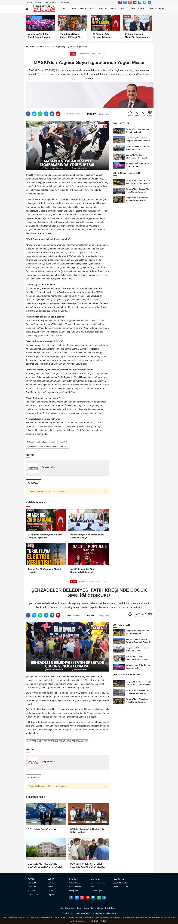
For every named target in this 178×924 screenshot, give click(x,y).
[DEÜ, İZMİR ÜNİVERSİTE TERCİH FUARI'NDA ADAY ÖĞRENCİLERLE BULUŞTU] (88, 849)
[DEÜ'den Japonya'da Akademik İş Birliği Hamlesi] (88, 814)
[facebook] (28, 113)
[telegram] (46, 113)
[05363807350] (144, 2)
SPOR (132, 9)
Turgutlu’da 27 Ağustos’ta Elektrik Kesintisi (44, 570)
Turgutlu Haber (48, 467)
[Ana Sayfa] (27, 47)
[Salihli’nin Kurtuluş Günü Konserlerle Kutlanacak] (88, 554)
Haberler (33, 47)
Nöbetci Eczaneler (120, 887)
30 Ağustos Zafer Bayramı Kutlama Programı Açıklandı (45, 536)
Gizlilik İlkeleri (64, 2)
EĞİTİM (73, 9)
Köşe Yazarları (75, 887)
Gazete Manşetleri (120, 883)
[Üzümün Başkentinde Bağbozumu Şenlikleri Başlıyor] (88, 520)
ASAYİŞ (63, 9)
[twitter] (34, 113)
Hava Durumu (118, 879)
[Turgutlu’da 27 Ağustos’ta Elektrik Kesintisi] (46, 554)
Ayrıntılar (94, 921)
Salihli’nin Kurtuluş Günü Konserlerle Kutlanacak (82, 570)
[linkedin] (52, 113)
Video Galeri (74, 883)
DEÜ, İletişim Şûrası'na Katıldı (42, 829)
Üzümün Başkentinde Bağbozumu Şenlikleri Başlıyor (87, 536)
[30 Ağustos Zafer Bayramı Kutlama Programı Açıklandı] (46, 520)
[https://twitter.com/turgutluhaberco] (125, 2)
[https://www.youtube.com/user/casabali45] (135, 2)
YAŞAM (153, 9)
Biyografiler (73, 891)
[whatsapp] (40, 113)
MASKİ (99, 292)
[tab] (33, 482)
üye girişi (56, 491)
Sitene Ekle (69, 908)
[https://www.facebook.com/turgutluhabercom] (120, 2)
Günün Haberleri (98, 883)
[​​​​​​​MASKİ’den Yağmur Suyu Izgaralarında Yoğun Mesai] (67, 145)
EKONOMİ (83, 9)
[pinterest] (58, 113)
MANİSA (113, 9)
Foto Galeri (73, 879)
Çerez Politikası (50, 2)
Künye (29, 2)
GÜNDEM (103, 9)
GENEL (93, 9)
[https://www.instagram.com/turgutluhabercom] (130, 2)
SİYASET (123, 9)
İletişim (38, 2)
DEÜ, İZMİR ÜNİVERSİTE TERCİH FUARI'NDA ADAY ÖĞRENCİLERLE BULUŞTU (88, 865)
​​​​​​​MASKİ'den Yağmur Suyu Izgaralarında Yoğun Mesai (67, 47)
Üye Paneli (95, 879)
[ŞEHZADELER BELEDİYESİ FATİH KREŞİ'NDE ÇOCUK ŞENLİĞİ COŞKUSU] (67, 647)
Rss (61, 908)
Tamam (103, 921)
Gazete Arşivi (96, 891)
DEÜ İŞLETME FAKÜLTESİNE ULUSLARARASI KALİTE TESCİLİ (45, 865)
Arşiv (93, 887)
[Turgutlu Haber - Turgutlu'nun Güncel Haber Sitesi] (44, 8)
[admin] (149, 2)
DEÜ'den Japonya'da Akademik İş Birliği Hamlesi (87, 830)
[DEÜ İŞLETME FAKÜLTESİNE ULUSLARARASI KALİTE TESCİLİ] (46, 849)
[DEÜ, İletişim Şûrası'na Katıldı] (46, 814)
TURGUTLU (142, 9)
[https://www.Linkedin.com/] (139, 2)
